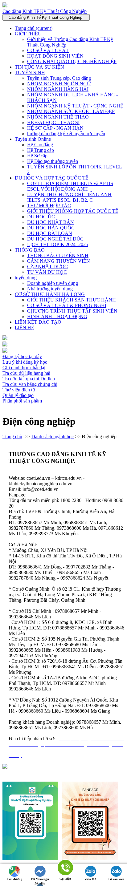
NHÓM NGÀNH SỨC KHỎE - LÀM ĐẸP (71, 111)
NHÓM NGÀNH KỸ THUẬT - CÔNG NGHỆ (75, 105)
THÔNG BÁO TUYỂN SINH (57, 255)
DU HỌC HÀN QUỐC (51, 227)
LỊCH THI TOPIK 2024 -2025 (57, 244)
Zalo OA (90, 879)
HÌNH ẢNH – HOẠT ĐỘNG (57, 316)
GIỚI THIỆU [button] (28, 33)
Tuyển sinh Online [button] (33, 139)
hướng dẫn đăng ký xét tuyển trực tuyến (66, 133)
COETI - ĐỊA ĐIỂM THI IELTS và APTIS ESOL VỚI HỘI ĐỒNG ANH (70, 186)
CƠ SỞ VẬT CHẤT (48, 50)
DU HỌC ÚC (41, 216)
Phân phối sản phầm (22, 400)
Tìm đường (14, 879)
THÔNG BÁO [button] (30, 250)
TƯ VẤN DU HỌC (47, 272)
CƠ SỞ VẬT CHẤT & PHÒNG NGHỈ (66, 305)
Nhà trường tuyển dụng (50, 288)
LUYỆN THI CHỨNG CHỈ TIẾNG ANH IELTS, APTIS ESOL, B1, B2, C (69, 197)
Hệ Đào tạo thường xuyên (52, 161)
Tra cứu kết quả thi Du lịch (28, 378)
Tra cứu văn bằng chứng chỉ (29, 384)
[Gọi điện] (65, 868)
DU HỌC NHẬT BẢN (50, 222)
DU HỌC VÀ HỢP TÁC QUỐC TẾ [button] (51, 177)
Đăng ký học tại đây (22, 356)
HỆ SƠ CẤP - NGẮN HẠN (55, 128)
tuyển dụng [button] (26, 277)
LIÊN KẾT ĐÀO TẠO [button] (38, 322)
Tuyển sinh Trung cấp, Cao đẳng (59, 78)
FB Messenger (40, 879)
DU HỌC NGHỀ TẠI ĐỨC (55, 238)
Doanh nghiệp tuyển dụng (52, 283)
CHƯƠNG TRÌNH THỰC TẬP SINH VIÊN (72, 311)
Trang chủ (33, 28)
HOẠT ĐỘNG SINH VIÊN (55, 56)
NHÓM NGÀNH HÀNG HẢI (57, 89)
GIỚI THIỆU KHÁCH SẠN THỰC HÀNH (71, 299)
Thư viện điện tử (18, 389)
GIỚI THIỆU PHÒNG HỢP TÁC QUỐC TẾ (72, 211)
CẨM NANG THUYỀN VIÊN (58, 261)
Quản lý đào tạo (18, 395)
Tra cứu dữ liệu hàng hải (26, 373)
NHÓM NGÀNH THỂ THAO (58, 116)
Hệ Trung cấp (40, 150)
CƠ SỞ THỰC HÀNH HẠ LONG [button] (50, 294)
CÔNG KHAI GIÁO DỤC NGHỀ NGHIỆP (72, 61)
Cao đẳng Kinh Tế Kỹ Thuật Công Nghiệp (44, 11)
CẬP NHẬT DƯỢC (47, 266)
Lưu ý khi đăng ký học (24, 362)
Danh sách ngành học (52, 436)
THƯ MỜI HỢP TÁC (49, 205)
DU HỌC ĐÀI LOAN (49, 233)
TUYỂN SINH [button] (30, 72)
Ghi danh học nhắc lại (23, 367)
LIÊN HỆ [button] (24, 327)
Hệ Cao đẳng (40, 144)
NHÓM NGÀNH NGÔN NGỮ (59, 83)
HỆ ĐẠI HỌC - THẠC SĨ (53, 122)
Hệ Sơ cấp (37, 155)
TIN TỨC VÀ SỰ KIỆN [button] (39, 67)
